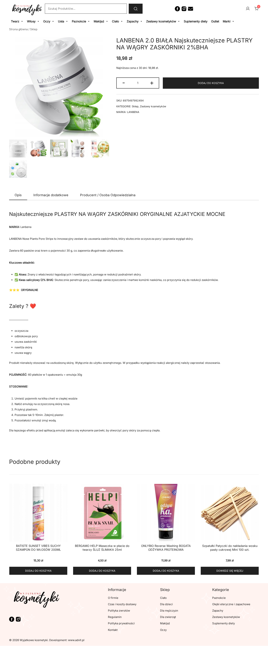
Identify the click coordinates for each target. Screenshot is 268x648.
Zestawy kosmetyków (161, 21)
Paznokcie (79, 21)
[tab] (18, 195)
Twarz (15, 21)
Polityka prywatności (121, 623)
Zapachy (133, 21)
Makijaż (99, 21)
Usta (61, 21)
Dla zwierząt (168, 617)
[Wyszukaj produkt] (136, 9)
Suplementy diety (195, 21)
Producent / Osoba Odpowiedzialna (107, 195)
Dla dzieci (166, 604)
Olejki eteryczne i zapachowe (231, 604)
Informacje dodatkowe (50, 195)
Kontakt (113, 630)
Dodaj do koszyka (211, 83)
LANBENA (133, 111)
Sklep (33, 29)
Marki (226, 21)
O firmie (113, 598)
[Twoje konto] (248, 8)
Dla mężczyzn (169, 610)
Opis (18, 195)
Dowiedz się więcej (229, 570)
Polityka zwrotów (119, 610)
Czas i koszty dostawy (122, 604)
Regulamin (115, 617)
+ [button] (152, 82)
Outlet (215, 21)
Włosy (31, 21)
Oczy (46, 21)
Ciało (115, 21)
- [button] (123, 82)
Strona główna (18, 29)
